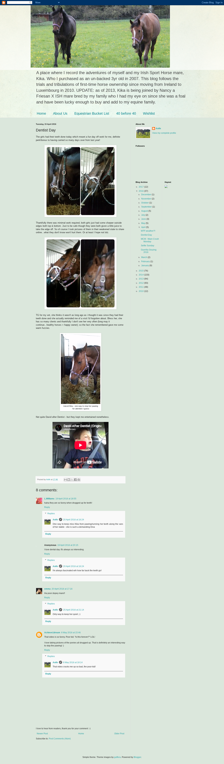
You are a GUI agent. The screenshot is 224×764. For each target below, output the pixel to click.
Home (41, 113)
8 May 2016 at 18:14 (73, 662)
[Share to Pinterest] (78, 479)
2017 (141, 187)
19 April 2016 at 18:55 (65, 498)
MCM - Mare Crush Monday (150, 240)
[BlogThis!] (69, 479)
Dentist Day (146, 235)
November (146, 199)
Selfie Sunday (147, 245)
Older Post (119, 733)
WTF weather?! (148, 231)
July (143, 215)
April (143, 227)
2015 (141, 271)
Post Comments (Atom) (60, 738)
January (145, 265)
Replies (51, 513)
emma (47, 589)
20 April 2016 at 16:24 (73, 519)
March (144, 257)
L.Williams (49, 498)
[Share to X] (72, 479)
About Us (60, 113)
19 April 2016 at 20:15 (67, 545)
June (143, 219)
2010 (141, 291)
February (145, 261)
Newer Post (42, 733)
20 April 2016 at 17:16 (62, 589)
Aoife (55, 519)
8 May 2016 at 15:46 (71, 632)
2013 (141, 279)
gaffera (117, 757)
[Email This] (65, 479)
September (146, 207)
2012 (141, 283)
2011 (141, 287)
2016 (141, 191)
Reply (47, 507)
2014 (141, 275)
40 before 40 (126, 113)
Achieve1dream (52, 632)
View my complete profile (164, 133)
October (145, 203)
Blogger (137, 757)
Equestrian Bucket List (91, 113)
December (146, 194)
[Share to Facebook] (75, 479)
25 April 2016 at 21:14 (73, 610)
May (143, 223)
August (144, 211)
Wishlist (149, 113)
